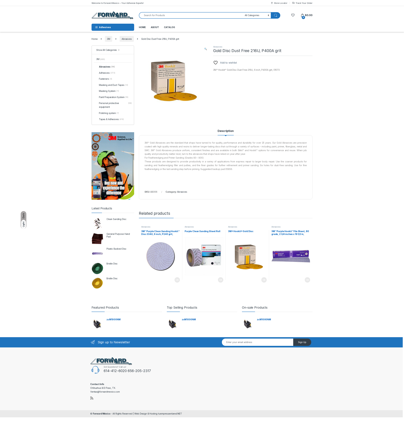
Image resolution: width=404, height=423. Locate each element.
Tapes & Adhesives (111, 119)
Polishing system (109, 113)
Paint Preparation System (113, 97)
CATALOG (169, 27)
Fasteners (105, 78)
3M (108, 39)
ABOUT (155, 27)
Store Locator (280, 3)
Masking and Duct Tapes (113, 85)
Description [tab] (226, 131)
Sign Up (302, 342)
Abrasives (127, 39)
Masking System (109, 91)
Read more (177, 280)
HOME (142, 27)
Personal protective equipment (115, 105)
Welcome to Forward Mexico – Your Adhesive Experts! (118, 3)
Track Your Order (304, 3)
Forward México (101, 413)
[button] (205, 49)
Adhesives (107, 72)
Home (95, 39)
